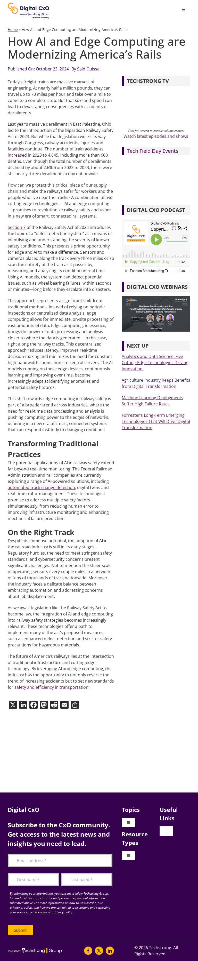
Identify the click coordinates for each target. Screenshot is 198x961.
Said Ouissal (89, 69)
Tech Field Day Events (152, 150)
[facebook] (88, 951)
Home (13, 29)
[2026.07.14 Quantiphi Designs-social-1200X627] (156, 298)
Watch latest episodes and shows (155, 136)
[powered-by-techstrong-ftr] (35, 950)
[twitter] (99, 951)
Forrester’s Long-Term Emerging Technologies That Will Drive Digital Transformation (156, 421)
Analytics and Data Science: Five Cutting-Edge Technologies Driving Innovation (155, 363)
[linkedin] (110, 951)
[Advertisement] (99, 751)
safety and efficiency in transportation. (51, 687)
